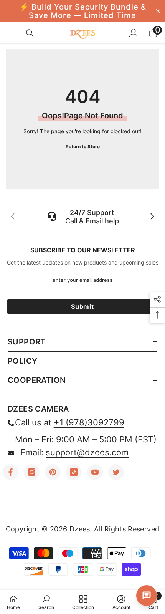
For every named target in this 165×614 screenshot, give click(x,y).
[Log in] (133, 33)
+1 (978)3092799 (89, 422)
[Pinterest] (53, 472)
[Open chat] (146, 595)
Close (158, 11)
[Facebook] (10, 472)
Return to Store (83, 146)
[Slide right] (152, 217)
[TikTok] (74, 472)
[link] (46, 602)
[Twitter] (116, 472)
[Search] (30, 33)
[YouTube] (95, 472)
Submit (82, 306)
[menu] (8, 33)
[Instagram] (32, 472)
